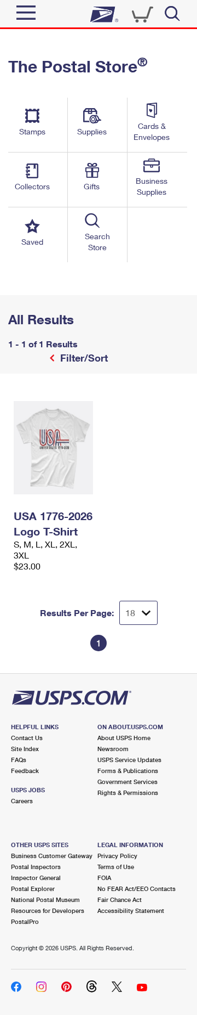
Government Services (127, 781)
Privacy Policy (117, 855)
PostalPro (25, 921)
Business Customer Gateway (51, 855)
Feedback (25, 770)
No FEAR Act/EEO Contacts (136, 888)
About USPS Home (123, 737)
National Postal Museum (45, 899)
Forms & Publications (127, 770)
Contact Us (27, 737)
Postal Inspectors (36, 866)
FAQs (18, 759)
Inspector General (36, 877)
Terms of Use (115, 866)
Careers (22, 800)
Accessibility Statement (130, 910)
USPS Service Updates (129, 759)
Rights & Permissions (127, 792)
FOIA (104, 877)
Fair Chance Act (119, 899)
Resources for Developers (47, 910)
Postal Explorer (33, 888)
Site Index (25, 748)
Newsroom (113, 748)
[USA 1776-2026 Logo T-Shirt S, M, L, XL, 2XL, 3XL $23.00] (53, 447)
